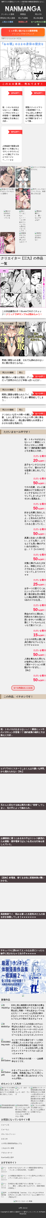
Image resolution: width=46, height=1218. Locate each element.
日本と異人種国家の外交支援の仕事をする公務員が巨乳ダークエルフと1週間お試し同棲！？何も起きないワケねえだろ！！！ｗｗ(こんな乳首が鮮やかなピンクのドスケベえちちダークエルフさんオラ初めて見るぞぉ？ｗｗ (27, 1012)
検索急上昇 (23, 22)
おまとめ (4, 1139)
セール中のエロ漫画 (38, 23)
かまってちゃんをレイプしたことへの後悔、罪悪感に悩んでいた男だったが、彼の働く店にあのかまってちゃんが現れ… (27, 1074)
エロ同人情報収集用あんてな (11, 1143)
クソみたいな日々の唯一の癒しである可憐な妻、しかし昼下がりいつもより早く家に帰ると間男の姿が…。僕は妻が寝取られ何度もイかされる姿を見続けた (23, 418)
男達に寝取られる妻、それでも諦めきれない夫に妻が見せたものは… (23, 361)
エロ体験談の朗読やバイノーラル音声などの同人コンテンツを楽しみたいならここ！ (26, 1177)
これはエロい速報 (7, 1148)
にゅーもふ (5, 1129)
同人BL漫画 (38, 18)
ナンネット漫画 (7, 14)
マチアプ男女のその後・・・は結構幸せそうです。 (27, 1060)
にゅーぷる (5, 1125)
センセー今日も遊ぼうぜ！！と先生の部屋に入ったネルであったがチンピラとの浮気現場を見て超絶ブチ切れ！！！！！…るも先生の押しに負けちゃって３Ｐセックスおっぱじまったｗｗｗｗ (27, 1046)
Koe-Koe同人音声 (7, 1157)
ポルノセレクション (8, 1134)
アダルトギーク (6, 1153)
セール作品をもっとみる (23, 688)
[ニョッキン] (23, 289)
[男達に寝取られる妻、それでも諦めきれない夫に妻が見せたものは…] (23, 340)
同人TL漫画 (23, 18)
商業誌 (23, 14)
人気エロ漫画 (7, 22)
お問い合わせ (23, 1208)
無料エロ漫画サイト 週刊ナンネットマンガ (24, 1212)
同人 (21, 324)
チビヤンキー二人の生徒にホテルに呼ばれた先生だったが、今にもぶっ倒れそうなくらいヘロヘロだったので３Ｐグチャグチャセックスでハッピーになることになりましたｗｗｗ (27, 1029)
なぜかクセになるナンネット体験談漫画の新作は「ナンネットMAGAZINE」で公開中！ (25, 1169)
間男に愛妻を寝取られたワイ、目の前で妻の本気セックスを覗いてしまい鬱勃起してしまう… (23, 397)
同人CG (38, 14)
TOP (3, 38)
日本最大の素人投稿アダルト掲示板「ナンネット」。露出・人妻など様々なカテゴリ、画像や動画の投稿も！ (26, 1186)
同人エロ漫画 (7, 324)
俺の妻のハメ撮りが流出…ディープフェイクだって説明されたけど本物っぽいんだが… (23, 378)
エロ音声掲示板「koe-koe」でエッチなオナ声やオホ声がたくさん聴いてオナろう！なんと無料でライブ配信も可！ (26, 1195)
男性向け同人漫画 (7, 18)
